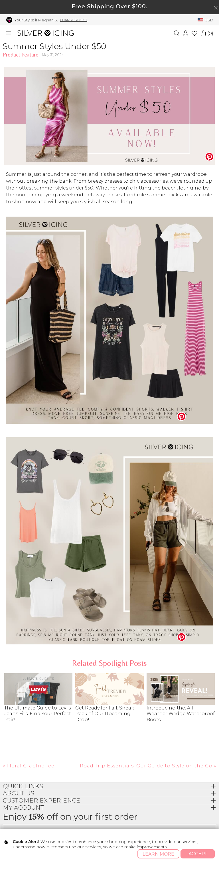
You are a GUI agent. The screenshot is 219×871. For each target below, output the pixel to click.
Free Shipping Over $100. (109, 7)
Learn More (158, 854)
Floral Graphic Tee (30, 766)
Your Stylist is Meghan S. (36, 20)
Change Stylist (73, 20)
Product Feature (20, 55)
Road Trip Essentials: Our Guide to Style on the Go (146, 766)
